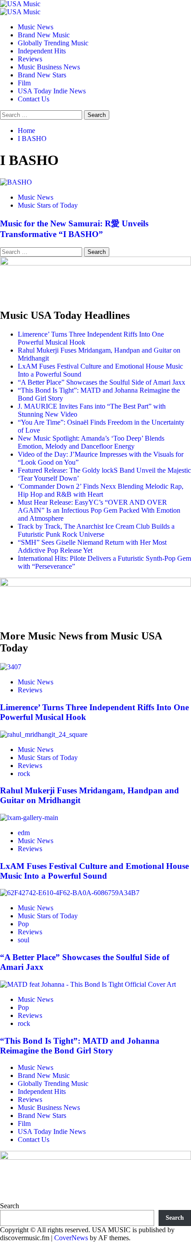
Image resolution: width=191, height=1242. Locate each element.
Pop (23, 924)
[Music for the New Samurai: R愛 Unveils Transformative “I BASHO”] (16, 182)
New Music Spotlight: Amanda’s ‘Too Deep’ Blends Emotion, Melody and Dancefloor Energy (91, 442)
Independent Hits (42, 51)
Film (24, 83)
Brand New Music (44, 35)
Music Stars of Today (48, 205)
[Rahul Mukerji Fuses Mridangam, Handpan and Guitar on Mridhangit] (44, 734)
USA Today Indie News (52, 91)
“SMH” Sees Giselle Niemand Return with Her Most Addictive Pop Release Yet (92, 546)
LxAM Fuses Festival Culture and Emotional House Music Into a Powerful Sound (94, 870)
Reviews (30, 59)
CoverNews (71, 1238)
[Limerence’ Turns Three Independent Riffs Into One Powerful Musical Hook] (10, 667)
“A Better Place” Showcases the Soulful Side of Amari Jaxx (101, 382)
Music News (35, 27)
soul (23, 940)
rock (24, 773)
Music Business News (49, 67)
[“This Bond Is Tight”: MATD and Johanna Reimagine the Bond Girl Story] (88, 984)
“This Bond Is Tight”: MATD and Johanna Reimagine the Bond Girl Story (79, 1045)
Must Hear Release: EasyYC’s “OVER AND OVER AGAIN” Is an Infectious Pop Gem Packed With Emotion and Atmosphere (99, 510)
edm (24, 832)
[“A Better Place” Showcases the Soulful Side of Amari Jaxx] (69, 892)
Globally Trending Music (53, 43)
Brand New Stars (42, 75)
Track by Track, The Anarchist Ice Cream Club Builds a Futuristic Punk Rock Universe (96, 530)
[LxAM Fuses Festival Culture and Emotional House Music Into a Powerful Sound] (29, 817)
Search (9, 1206)
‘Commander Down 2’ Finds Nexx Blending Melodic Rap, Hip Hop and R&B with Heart (100, 490)
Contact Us (33, 99)
